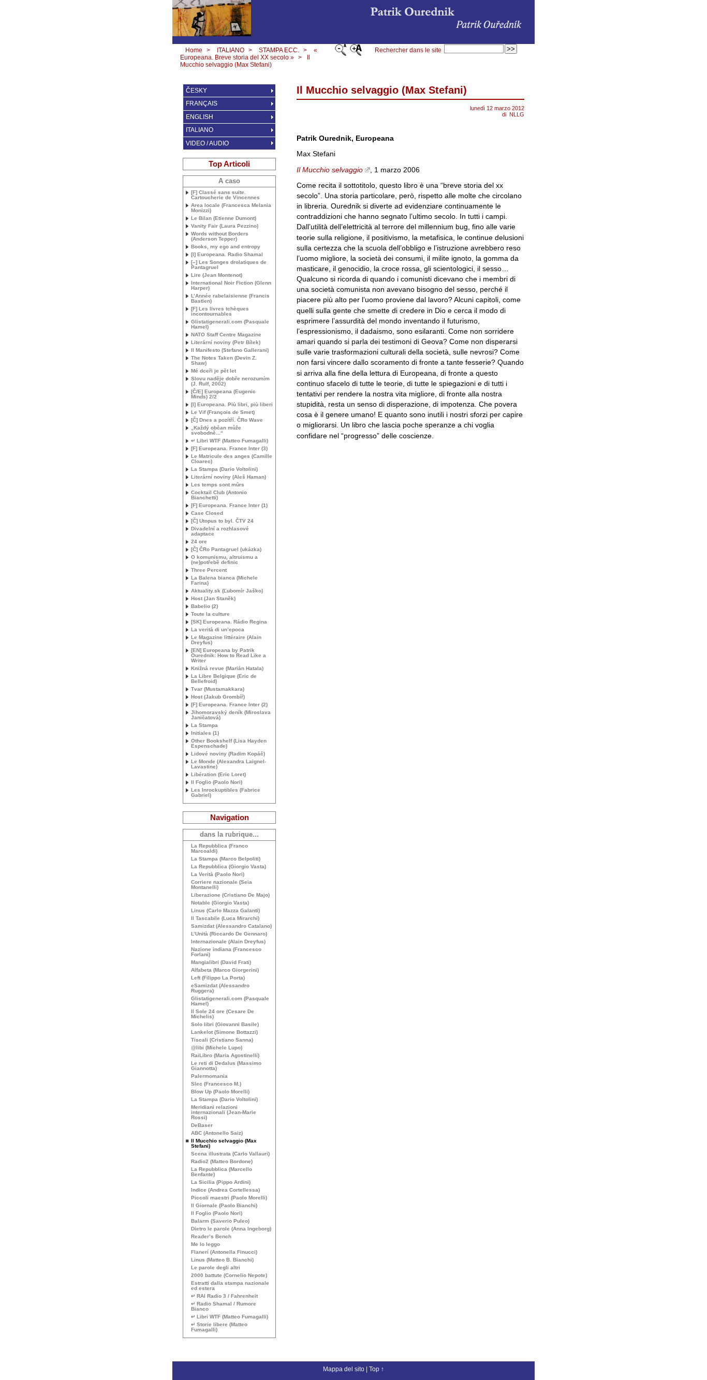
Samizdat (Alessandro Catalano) (231, 926)
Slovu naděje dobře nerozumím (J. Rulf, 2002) (230, 381)
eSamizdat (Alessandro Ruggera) (220, 988)
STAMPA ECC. (279, 50)
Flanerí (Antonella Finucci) (224, 1252)
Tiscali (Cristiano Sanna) (222, 1040)
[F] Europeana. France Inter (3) (229, 448)
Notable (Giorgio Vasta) (220, 903)
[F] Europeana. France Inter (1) (229, 505)
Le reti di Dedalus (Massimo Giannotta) (226, 1066)
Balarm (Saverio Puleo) (220, 1221)
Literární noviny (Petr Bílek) (225, 342)
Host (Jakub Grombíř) (218, 697)
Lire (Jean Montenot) (216, 275)
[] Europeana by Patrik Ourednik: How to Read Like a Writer (228, 655)
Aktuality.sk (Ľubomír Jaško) (227, 590)
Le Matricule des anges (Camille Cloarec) (231, 459)
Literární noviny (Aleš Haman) (228, 477)
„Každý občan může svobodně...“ (216, 430)
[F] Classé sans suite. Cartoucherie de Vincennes (225, 195)
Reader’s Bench (211, 1236)
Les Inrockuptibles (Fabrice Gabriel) (225, 793)
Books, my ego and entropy (225, 246)
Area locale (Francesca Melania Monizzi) (231, 208)
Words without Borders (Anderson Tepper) (219, 236)
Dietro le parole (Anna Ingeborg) (231, 1228)
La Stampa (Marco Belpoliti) (225, 859)
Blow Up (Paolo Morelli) (220, 1091)
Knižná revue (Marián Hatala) (227, 668)
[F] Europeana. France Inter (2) (229, 704)
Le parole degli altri (215, 1267)
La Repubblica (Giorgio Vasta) (228, 866)
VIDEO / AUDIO (207, 143)
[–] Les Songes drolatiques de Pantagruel (229, 265)
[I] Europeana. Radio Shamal (227, 254)
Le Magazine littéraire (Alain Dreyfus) (226, 640)
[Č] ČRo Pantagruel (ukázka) (226, 549)
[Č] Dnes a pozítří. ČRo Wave (227, 420)
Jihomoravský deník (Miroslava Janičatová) (231, 715)
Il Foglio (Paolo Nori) (216, 782)
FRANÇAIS (201, 103)
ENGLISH (199, 117)
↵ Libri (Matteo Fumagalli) (229, 440)
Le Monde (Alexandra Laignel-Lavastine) (228, 764)
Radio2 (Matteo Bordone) (222, 1161)
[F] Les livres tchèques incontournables (220, 311)
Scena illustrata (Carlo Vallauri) (230, 1153)
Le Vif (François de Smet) (223, 412)
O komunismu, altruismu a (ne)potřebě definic (224, 560)
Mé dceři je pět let (213, 371)
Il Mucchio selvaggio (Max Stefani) (245, 61)
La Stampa (204, 725)
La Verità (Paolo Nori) (217, 874)
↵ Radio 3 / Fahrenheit (224, 1296)
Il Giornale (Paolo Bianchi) (224, 1205)
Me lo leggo (205, 1244)
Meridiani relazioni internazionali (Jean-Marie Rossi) (223, 1112)
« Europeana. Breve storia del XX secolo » (248, 54)
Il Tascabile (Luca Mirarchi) (225, 918)
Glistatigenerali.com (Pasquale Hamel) (230, 324)
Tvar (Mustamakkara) (217, 689)
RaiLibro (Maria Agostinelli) (225, 1055)
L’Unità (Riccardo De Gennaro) (229, 934)
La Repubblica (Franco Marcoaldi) (219, 848)
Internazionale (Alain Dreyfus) (228, 941)
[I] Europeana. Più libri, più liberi (232, 404)
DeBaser (202, 1125)
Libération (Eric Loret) (218, 774)
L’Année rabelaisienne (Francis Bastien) (230, 298)
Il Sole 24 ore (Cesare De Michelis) (222, 1014)
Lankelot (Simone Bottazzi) (224, 1032)
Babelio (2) (204, 606)
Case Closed (207, 513)
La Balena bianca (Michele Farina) (224, 580)
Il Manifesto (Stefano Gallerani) (230, 350)
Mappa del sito (343, 1369)
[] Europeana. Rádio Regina (229, 622)
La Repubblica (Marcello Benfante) (221, 1172)
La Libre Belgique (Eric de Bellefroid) (224, 679)
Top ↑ (376, 1369)
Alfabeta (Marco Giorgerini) (225, 970)
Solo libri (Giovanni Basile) (225, 1024)
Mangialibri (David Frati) (221, 962)
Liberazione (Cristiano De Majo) (230, 895)
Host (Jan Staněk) (213, 598)
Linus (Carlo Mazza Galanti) (225, 910)
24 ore (199, 541)
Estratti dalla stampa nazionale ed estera (230, 1286)
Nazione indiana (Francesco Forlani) (226, 952)
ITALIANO (230, 50)
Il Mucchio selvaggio (330, 170)
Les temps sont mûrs (217, 484)
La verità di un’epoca (217, 629)
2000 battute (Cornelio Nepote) (229, 1275)
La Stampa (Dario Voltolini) (224, 469)
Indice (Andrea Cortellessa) (225, 1190)
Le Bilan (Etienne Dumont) (223, 218)
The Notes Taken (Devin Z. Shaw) (224, 360)
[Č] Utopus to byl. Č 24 (222, 521)
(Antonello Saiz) (217, 1133)
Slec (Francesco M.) (216, 1084)
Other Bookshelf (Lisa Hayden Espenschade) (229, 743)
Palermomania (209, 1076)
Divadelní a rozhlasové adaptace (220, 531)
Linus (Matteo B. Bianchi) (222, 1260)
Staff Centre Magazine (226, 334)
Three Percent (209, 570)
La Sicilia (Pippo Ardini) (221, 1182)
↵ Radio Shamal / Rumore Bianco (223, 1306)
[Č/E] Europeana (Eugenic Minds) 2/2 (223, 394)
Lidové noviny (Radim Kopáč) (228, 753)
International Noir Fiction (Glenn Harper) (231, 285)
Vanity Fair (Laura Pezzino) (224, 226)
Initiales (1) (205, 733)
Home (193, 50)
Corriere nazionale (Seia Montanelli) (221, 885)
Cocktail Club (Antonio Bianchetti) (219, 495)
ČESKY (196, 90)
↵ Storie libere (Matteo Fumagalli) (219, 1327)
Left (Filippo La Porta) (218, 978)
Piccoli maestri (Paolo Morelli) (229, 1197)
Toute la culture (210, 614)
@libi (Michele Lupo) (216, 1047)
